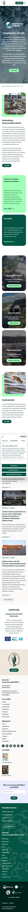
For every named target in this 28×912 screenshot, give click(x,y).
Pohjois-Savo (5, 868)
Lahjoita (19, 3)
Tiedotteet (5, 557)
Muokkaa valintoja (13, 470)
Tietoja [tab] (23, 440)
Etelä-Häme (5, 839)
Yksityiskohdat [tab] (14, 440)
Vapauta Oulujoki (14, 360)
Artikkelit (5, 508)
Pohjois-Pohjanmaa (7, 866)
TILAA (14, 798)
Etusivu (3, 86)
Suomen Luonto (6, 775)
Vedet (14, 86)
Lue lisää (7, 165)
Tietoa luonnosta (9, 86)
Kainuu (4, 847)
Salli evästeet (14, 465)
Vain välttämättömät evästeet (14, 474)
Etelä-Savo (5, 844)
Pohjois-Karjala (6, 863)
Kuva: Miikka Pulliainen (25, 81)
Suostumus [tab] (5, 440)
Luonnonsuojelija (6, 762)
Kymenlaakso (5, 852)
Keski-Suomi (5, 849)
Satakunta (4, 871)
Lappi (3, 855)
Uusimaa (4, 874)
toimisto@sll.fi (5, 694)
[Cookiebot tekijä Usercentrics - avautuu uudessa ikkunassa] (20, 437)
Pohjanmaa (5, 860)
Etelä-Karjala (5, 841)
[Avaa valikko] (24, 3)
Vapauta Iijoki (14, 323)
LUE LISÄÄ (5, 487)
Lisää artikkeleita (8, 599)
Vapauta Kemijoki (14, 286)
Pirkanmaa (4, 858)
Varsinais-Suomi (6, 877)
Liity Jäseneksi (8, 826)
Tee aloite (14, 70)
